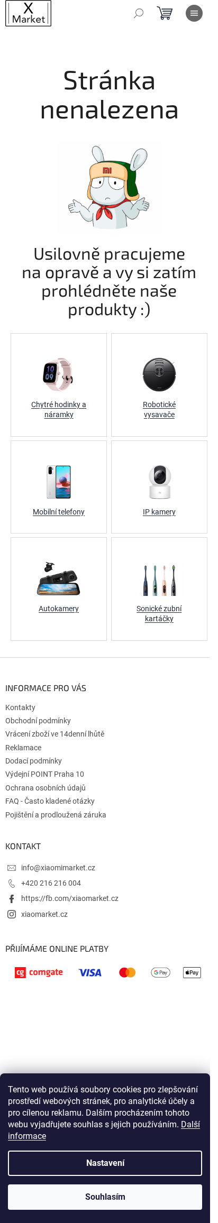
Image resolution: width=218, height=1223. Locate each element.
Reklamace (23, 747)
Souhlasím (105, 1197)
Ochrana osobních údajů (45, 788)
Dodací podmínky (33, 761)
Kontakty (20, 707)
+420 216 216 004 (51, 883)
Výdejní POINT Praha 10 (44, 774)
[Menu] (194, 13)
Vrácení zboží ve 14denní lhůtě (54, 734)
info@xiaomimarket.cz (58, 867)
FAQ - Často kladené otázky (50, 801)
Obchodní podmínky (38, 720)
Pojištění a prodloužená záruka (55, 815)
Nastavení (105, 1163)
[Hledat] (138, 13)
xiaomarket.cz (44, 914)
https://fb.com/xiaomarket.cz (70, 898)
